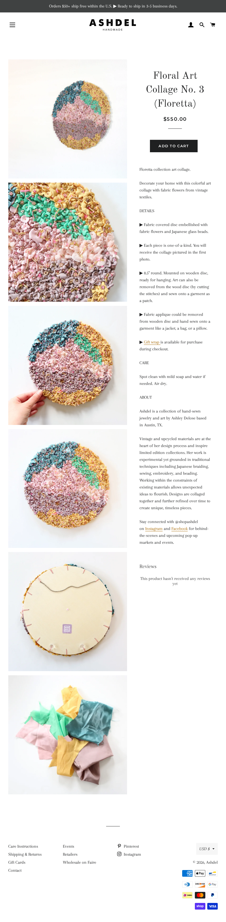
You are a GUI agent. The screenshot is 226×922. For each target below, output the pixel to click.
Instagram (154, 528)
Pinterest (131, 846)
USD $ (204, 848)
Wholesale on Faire (79, 862)
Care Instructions (23, 846)
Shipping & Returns (25, 854)
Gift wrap (152, 342)
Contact (14, 870)
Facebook (179, 528)
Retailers (70, 854)
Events (68, 846)
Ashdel (212, 862)
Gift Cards (16, 862)
